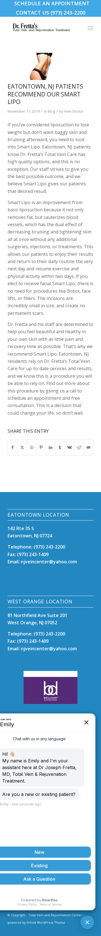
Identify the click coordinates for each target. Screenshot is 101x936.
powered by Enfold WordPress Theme (36, 922)
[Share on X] (22, 447)
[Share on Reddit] (79, 447)
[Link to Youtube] (81, 929)
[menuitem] (52, 3)
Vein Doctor (74, 111)
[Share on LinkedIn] (50, 447)
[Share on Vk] (69, 447)
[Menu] (90, 27)
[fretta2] (43, 66)
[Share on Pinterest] (41, 447)
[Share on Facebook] (12, 447)
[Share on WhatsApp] (31, 447)
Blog (51, 111)
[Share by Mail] (88, 447)
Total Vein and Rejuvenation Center (55, 915)
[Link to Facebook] (72, 929)
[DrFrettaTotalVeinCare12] (42, 27)
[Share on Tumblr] (60, 447)
